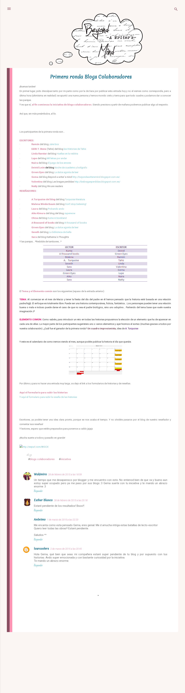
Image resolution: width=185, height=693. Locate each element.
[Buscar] (176, 9)
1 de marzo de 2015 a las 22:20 (62, 519)
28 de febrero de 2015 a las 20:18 (70, 500)
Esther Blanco (43, 500)
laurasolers (41, 548)
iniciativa (66, 459)
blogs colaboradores (42, 459)
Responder (38, 491)
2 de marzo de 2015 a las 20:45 (66, 548)
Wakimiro (40, 474)
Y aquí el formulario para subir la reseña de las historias (48, 397)
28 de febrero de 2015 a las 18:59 (65, 474)
